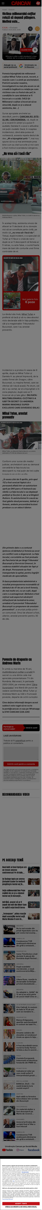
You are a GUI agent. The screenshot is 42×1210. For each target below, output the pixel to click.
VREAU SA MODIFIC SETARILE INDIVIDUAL (21, 1207)
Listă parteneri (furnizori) (7, 1199)
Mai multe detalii (25, 1172)
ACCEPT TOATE (21, 1203)
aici (13, 1180)
